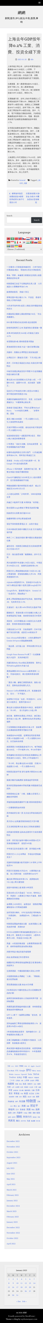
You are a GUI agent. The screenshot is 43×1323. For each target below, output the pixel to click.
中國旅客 (36, 1077)
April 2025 (11, 1184)
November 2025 (13, 1146)
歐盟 (26, 1093)
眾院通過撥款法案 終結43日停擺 (20, 984)
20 (30, 1287)
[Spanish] (40, 242)
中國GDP (30, 1077)
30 (13, 1295)
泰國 (16, 1097)
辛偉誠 (25, 1113)
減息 (25, 1096)
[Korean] (24, 242)
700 (8, 1066)
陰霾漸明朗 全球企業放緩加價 (19, 518)
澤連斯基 (11, 1101)
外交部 (31, 1087)
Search (9, 215)
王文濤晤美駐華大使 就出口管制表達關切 (23, 826)
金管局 (13, 1117)
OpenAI (24, 1074)
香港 (39, 1117)
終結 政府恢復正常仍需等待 (18, 957)
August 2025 (12, 1163)
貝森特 (19, 1112)
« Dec (18, 1301)
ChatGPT (38, 1066)
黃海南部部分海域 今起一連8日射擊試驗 (23, 347)
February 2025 (13, 1195)
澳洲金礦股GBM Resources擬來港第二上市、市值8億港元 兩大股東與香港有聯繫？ (23, 674)
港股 (33, 1097)
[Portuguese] (32, 242)
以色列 (32, 1080)
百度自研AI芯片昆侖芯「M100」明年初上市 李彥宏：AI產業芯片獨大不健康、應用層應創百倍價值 (24, 896)
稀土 (15, 1106)
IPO (28, 1070)
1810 (16, 1066)
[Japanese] (20, 242)
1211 (12, 1066)
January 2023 (12, 1222)
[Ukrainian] (16, 245)
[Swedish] (9, 245)
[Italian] (16, 242)
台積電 (17, 1087)
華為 (33, 1110)
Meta (34, 1071)
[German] (9, 242)
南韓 (39, 1084)
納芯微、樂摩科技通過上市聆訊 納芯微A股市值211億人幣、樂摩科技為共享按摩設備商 (24, 718)
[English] (32, 238)
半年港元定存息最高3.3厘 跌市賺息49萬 (24, 848)
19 (26, 1287)
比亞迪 (31, 1093)
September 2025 (13, 1157)
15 (9, 1287)
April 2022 (11, 1243)
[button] (39, 3)
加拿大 (30, 1084)
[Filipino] (36, 238)
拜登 (10, 1090)
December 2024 (13, 1206)
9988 (21, 1066)
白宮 (11, 1106)
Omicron (17, 1074)
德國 (39, 1087)
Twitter (12, 1077)
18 (21, 1287)
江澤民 (37, 1093)
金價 (9, 1117)
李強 (22, 1093)
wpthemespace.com (29, 1319)
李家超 (16, 1093)
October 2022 (12, 1238)
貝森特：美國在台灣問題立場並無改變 (22, 352)
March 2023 (12, 1211)
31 (17, 1295)
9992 (25, 1066)
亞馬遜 (18, 1080)
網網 (21, 12)
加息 (24, 1084)
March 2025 (12, 1189)
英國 (28, 1109)
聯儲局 (11, 1109)
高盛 (28, 1121)
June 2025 (11, 1173)
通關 (34, 1113)
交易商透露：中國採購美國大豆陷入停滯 (23, 971)
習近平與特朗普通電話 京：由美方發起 (22, 524)
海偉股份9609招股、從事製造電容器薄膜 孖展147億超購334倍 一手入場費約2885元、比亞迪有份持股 (24, 738)
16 (13, 1287)
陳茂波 (35, 1117)
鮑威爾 (33, 1121)
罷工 (19, 1106)
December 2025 (13, 1141)
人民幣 (26, 1080)
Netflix (39, 1071)
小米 (35, 1087)
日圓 (33, 1090)
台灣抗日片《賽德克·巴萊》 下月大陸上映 (24, 357)
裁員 (10, 1113)
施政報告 (28, 1090)
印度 (9, 1087)
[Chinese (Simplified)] (16, 238)
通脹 (30, 1113)
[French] (40, 238)
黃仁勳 (38, 1121)
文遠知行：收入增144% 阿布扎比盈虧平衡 (24, 607)
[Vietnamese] (20, 245)
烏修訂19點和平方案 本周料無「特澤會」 (23, 502)
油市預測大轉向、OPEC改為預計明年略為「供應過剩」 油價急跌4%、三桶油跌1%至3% (24, 915)
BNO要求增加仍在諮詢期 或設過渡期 (22, 322)
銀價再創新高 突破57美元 (18, 292)
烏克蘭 (22, 1101)
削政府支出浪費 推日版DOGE (18, 513)
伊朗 (37, 1080)
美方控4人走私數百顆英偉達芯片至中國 (23, 821)
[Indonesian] (12, 242)
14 (34, 1283)
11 (21, 1283)
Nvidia (11, 1074)
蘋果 (38, 1109)
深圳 (20, 1097)
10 (17, 1283)
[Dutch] (28, 238)
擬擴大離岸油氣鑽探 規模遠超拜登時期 (22, 780)
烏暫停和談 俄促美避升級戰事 (19, 951)
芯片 (17, 1109)
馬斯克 (11, 1120)
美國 (23, 1105)
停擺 (16, 1084)
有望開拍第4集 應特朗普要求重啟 (20, 341)
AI (29, 1066)
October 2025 (12, 1152)
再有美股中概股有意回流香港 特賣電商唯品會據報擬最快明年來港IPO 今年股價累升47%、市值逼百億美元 (24, 1051)
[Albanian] (9, 238)
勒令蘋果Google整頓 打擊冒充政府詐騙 (23, 507)
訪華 (14, 1113)
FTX (16, 1070)
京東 (22, 1080)
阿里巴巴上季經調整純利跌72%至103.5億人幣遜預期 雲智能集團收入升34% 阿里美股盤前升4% (24, 574)
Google (22, 1070)
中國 (25, 1077)
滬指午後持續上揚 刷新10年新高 (20, 887)
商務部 (26, 1087)
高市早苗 (23, 1121)
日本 (38, 1090)
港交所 (29, 1097)
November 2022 (13, 1232)
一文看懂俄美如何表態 (16, 807)
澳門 (16, 1102)
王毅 (38, 1102)
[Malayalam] (28, 242)
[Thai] (12, 245)
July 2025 (10, 1168)
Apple (33, 1066)
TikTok (36, 1074)
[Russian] (36, 242)
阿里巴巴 (27, 1116)
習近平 (34, 1105)
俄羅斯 (11, 1083)
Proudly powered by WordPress (21, 1316)
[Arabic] (12, 238)
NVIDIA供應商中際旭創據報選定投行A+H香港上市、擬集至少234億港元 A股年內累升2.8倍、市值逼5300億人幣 (24, 935)
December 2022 (13, 1227)
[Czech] (24, 238)
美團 (28, 1106)
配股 (38, 1113)
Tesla (30, 1074)
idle (32, 59)
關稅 (19, 1116)
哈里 (21, 1087)
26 (26, 1291)
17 (17, 1287)
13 (30, 1283)
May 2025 (11, 1179)
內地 (20, 1084)
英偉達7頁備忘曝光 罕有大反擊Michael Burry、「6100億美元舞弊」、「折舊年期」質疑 (23, 410)
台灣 (13, 1087)
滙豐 (37, 1097)
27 (30, 1291)
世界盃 (19, 1077)
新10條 (21, 1090)
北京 (35, 1084)
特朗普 (31, 1101)
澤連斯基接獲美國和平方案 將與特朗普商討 (24, 802)
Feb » (24, 1301)
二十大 (12, 1080)
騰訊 (18, 1120)
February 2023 (13, 1216)
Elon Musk (10, 1071)
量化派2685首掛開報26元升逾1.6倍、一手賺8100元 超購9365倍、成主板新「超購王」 (24, 382)
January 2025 (12, 1200)
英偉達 (22, 1109)
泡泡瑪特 (11, 1097)
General (22, 180)
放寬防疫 (15, 1090)
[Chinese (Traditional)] (20, 238)
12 (26, 1283)
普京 (11, 1093)
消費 (25, 183)
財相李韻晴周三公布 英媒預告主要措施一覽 (24, 327)
